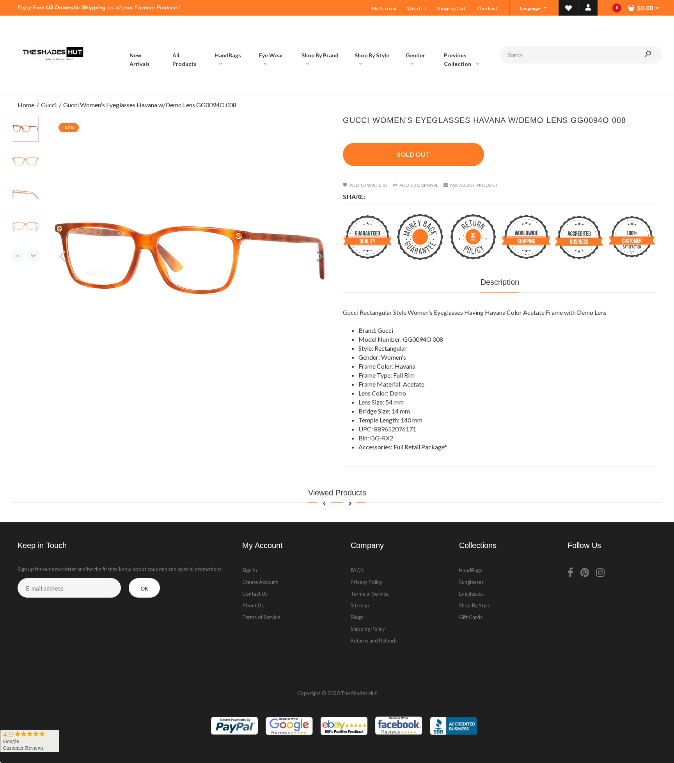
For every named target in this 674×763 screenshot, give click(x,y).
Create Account (260, 582)
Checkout (487, 8)
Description (500, 282)
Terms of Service (261, 617)
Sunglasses (471, 582)
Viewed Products (337, 492)
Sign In (249, 570)
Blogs (357, 617)
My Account (384, 8)
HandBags (470, 570)
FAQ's (357, 570)
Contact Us (255, 594)
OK (144, 589)
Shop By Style (474, 605)
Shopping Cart (451, 8)
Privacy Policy (366, 582)
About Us (253, 605)
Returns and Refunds (374, 640)
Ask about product (474, 185)
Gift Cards (470, 617)
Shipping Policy (368, 629)
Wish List (416, 8)
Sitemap (360, 605)
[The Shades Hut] (53, 86)
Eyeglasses (471, 594)
